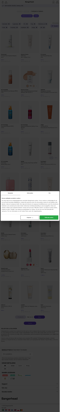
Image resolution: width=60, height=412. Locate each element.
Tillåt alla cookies (49, 217)
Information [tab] (30, 193)
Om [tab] (49, 193)
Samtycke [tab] (10, 193)
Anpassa (29, 217)
